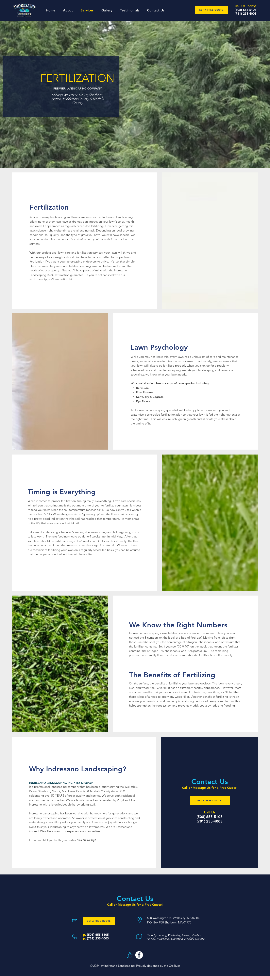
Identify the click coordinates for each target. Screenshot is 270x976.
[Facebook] (139, 955)
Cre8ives (174, 966)
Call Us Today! (86, 840)
